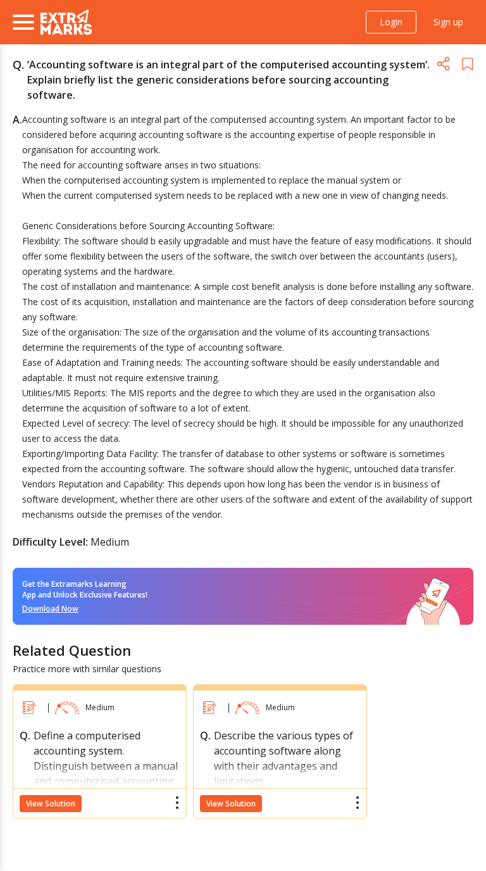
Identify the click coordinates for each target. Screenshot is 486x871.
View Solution (50, 803)
